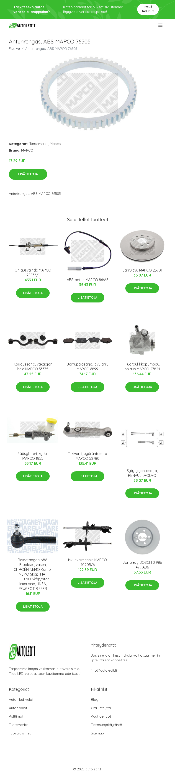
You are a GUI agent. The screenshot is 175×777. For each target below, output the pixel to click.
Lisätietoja (28, 174)
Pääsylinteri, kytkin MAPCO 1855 (33, 456)
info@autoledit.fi (104, 670)
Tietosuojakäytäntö (106, 725)
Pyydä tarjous (148, 9)
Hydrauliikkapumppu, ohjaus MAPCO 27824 (142, 366)
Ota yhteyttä (101, 708)
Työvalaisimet (20, 733)
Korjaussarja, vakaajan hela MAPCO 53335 (32, 366)
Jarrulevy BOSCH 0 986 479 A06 (142, 564)
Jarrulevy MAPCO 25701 (142, 270)
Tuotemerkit (38, 144)
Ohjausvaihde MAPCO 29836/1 (33, 272)
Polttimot (16, 716)
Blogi (95, 699)
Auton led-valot (21, 699)
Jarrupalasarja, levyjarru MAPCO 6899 (87, 366)
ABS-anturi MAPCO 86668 (87, 279)
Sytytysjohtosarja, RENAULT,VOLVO (142, 473)
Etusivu (14, 48)
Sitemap (97, 733)
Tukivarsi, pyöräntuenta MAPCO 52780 (87, 456)
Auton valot (18, 708)
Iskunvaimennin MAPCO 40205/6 (87, 562)
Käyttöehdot (101, 716)
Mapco (55, 144)
